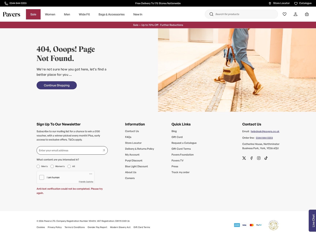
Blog (174, 131)
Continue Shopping (56, 85)
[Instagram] (259, 158)
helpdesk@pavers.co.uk (265, 131)
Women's (60, 166)
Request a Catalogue (184, 142)
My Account (132, 154)
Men (67, 14)
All (73, 166)
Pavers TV (178, 160)
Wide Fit (84, 14)
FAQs (128, 136)
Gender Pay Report (97, 227)
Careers (130, 178)
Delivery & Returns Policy (139, 148)
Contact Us (132, 131)
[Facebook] (251, 158)
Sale (33, 14)
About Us (130, 172)
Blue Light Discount (136, 166)
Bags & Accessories (112, 14)
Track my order (180, 172)
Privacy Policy (55, 227)
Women (50, 14)
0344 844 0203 (18, 3)
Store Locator (281, 3)
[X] (244, 158)
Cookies (41, 227)
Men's (44, 166)
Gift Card (177, 136)
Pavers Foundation (183, 154)
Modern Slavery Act (120, 227)
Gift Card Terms (181, 148)
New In (137, 14)
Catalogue (305, 3)
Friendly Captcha (86, 181)
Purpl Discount (133, 160)
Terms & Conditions (75, 227)
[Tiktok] (266, 158)
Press (175, 166)
